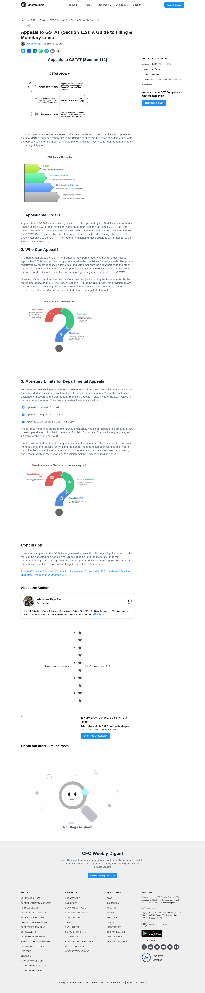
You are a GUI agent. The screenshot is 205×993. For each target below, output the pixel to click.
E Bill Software (110, 571)
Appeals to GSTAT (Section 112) (156, 64)
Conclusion (147, 85)
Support (137, 5)
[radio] (80, 636)
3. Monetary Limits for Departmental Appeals (162, 79)
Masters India (81, 982)
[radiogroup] (77, 666)
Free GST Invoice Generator (38, 571)
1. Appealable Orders (151, 69)
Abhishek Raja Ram (36, 44)
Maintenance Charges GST (51, 575)
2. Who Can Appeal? (151, 74)
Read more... (100, 614)
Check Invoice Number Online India (78, 571)
